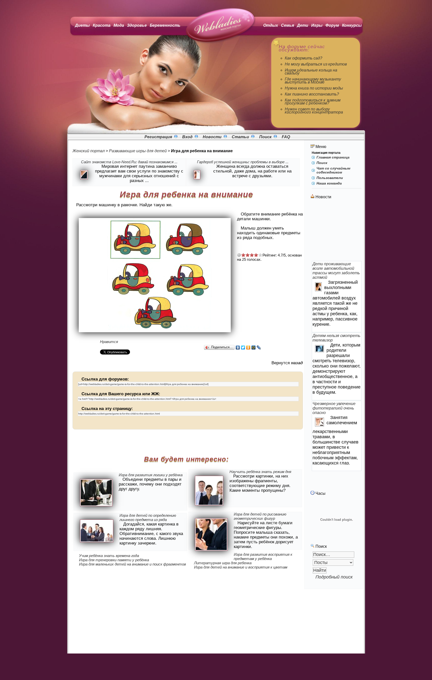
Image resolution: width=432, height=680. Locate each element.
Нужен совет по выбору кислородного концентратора (314, 110)
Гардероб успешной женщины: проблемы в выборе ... (242, 162)
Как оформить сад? (303, 58)
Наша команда (329, 183)
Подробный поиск (334, 577)
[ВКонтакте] (237, 347)
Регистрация (158, 137)
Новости (212, 137)
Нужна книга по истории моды (314, 88)
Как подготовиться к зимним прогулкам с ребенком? (312, 101)
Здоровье (137, 25)
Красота (101, 25)
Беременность (165, 25)
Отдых (270, 25)
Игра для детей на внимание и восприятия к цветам (240, 567)
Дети (302, 25)
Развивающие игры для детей (138, 151)
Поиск (265, 137)
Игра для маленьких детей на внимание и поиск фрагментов (132, 564)
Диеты (82, 25)
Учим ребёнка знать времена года (109, 556)
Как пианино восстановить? (312, 94)
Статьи (240, 137)
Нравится (109, 342)
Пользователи (329, 178)
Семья (287, 25)
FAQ (286, 137)
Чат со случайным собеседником (333, 170)
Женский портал (88, 151)
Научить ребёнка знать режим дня (260, 472)
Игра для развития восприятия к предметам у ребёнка (263, 556)
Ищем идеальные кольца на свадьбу (311, 71)
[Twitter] (243, 347)
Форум (332, 25)
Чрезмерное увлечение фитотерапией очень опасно (334, 408)
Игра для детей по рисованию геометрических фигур (260, 516)
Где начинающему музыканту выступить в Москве (313, 80)
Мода (119, 25)
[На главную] (219, 42)
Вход (187, 137)
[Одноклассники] (248, 347)
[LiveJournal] (259, 347)
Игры (316, 25)
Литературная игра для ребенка (223, 563)
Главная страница (333, 157)
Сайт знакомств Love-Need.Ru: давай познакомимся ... (129, 162)
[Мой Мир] (253, 347)
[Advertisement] (337, 231)
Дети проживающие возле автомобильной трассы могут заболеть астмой (336, 271)
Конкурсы (352, 25)
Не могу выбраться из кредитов (316, 64)
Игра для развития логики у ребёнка (150, 475)
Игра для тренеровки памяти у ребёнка (114, 560)
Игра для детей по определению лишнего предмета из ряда (148, 517)
